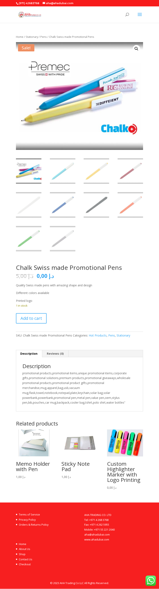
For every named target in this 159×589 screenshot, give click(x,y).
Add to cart (31, 318)
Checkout (25, 564)
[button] (136, 48)
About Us (24, 549)
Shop (22, 554)
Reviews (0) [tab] (55, 354)
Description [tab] (28, 354)
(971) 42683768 (29, 3)
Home (19, 37)
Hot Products (98, 335)
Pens (43, 37)
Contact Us (25, 559)
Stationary (32, 37)
